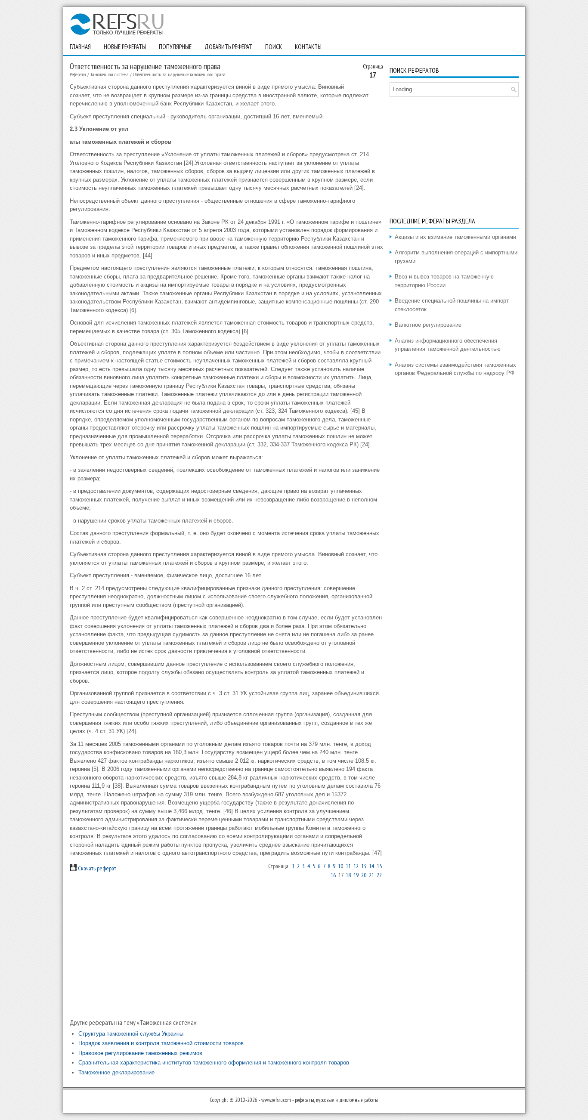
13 (363, 866)
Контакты (308, 47)
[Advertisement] (226, 948)
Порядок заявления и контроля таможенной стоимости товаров (161, 1043)
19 (356, 875)
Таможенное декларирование (116, 1072)
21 (371, 875)
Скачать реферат (96, 868)
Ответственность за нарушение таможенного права (179, 74)
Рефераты (78, 74)
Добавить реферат (228, 47)
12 (356, 866)
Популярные (175, 47)
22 (379, 875)
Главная (80, 47)
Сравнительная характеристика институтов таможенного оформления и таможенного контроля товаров (213, 1062)
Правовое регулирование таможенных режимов (140, 1053)
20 (363, 875)
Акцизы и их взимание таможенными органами (455, 237)
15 (379, 866)
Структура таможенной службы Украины (130, 1033)
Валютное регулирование (428, 325)
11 (348, 866)
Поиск (273, 47)
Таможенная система (109, 74)
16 (333, 875)
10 (340, 866)
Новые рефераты (125, 47)
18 (348, 875)
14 (371, 866)
